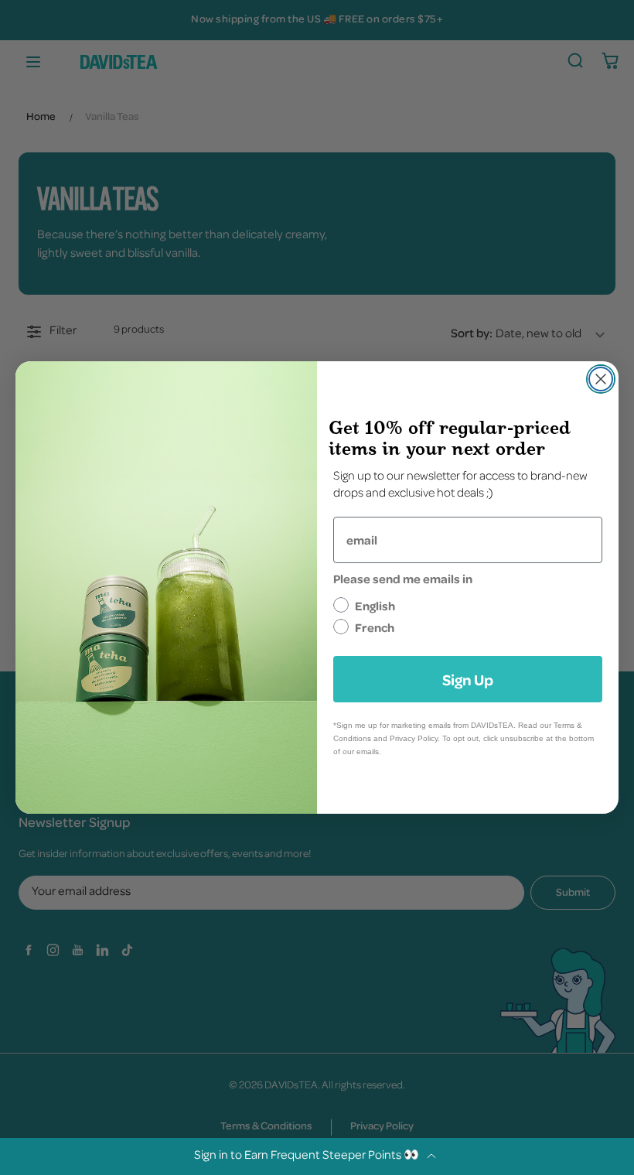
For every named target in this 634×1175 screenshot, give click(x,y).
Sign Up (467, 679)
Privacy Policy (414, 738)
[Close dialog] (600, 379)
